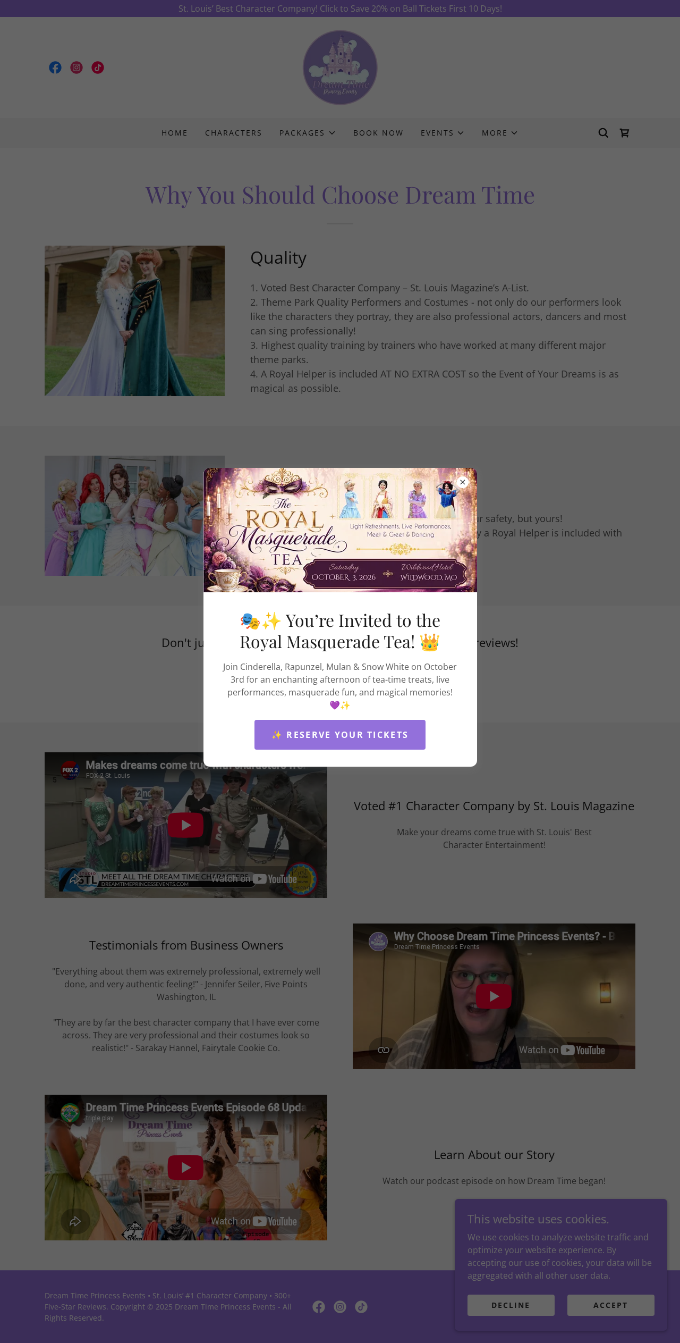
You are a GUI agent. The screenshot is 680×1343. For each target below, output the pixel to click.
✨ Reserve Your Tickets (340, 735)
